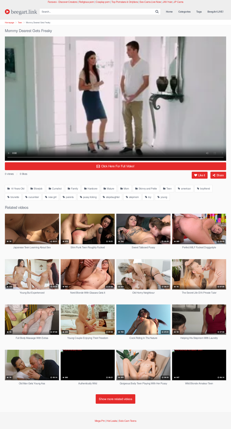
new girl (52, 197)
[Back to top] (222, 419)
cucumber (33, 197)
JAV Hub (167, 2)
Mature (110, 188)
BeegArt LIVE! (215, 11)
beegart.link (23, 11)
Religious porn (86, 2)
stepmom (134, 197)
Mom (126, 188)
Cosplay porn (103, 2)
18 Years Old (17, 188)
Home (169, 11)
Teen (20, 22)
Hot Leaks (112, 421)
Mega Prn (100, 421)
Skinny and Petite (147, 188)
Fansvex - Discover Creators (62, 2)
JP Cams (178, 2)
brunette (14, 197)
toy (149, 197)
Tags (199, 11)
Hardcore (92, 188)
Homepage (9, 22)
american (186, 188)
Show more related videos (115, 399)
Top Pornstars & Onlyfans (124, 2)
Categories (184, 11)
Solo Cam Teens (127, 421)
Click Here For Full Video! (117, 166)
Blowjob (37, 188)
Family (74, 188)
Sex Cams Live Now (150, 2)
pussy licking (89, 197)
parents (69, 197)
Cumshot (56, 188)
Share (220, 175)
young (163, 197)
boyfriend (205, 188)
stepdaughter (112, 197)
